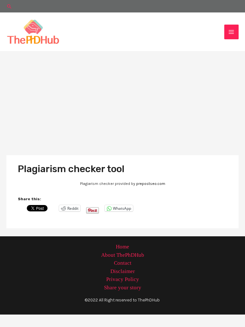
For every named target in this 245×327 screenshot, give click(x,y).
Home (122, 247)
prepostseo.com (150, 183)
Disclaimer (122, 271)
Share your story (122, 288)
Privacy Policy (122, 279)
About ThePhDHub (122, 255)
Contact (122, 263)
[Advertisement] (122, 99)
